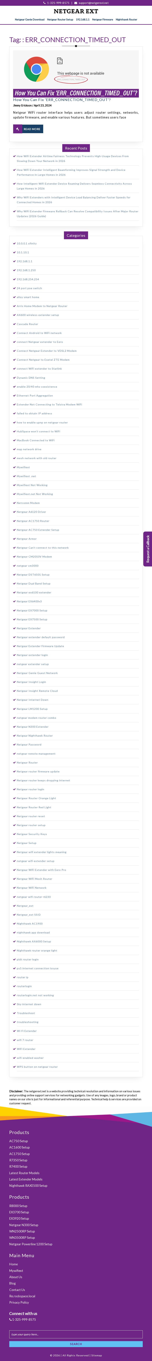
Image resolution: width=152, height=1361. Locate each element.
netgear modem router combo (36, 717)
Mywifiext (23, 467)
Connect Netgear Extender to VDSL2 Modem (47, 350)
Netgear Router (27, 762)
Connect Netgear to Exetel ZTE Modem (43, 359)
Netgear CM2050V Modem (34, 556)
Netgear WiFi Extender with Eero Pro (41, 869)
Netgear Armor (27, 538)
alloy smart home (28, 297)
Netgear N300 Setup (23, 1225)
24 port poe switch (29, 288)
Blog (12, 1283)
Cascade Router (27, 324)
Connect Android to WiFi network (39, 332)
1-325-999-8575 (58, 2)
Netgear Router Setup (60, 19)
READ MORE (32, 129)
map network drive (29, 449)
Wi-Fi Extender (27, 1030)
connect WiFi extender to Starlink (39, 368)
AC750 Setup (18, 1141)
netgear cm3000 (28, 565)
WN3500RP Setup (22, 1238)
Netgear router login (30, 789)
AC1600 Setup (19, 1147)
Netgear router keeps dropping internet (43, 780)
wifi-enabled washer (30, 1057)
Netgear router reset (31, 816)
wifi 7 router (25, 1040)
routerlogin (24, 986)
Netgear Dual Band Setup (34, 583)
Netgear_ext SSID (29, 914)
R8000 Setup (18, 1206)
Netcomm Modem (28, 502)
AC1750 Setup (19, 1154)
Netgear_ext (25, 905)
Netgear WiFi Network (32, 887)
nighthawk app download (33, 932)
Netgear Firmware (102, 19)
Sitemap (96, 1355)
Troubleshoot (26, 1013)
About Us (15, 1277)
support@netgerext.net (93, 2)
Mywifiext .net (26, 476)
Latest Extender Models (25, 1179)
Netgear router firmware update (38, 771)
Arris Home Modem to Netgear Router (42, 306)
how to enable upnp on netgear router (42, 422)
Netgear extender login (32, 655)
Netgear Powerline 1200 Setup (30, 1244)
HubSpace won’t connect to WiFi (38, 431)
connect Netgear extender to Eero (40, 341)
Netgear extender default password (41, 637)
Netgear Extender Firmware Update (40, 646)
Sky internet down (29, 1004)
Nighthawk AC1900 (30, 923)
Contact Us (17, 1290)
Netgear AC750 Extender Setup (38, 529)
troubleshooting (28, 1022)
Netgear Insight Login (31, 681)
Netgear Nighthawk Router (35, 735)
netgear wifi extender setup (35, 861)
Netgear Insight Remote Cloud (37, 690)
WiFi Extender (26, 1048)
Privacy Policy (19, 1302)
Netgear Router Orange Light (36, 798)
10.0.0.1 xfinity (27, 243)
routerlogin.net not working (35, 995)
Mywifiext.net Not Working (35, 494)
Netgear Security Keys (32, 834)
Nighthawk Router (126, 19)
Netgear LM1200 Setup (32, 708)
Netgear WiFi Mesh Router (34, 878)
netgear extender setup (33, 664)
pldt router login (28, 959)
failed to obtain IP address (34, 413)
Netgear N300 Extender (33, 726)
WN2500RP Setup (22, 1231)
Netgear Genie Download (29, 19)
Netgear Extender (29, 628)
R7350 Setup (18, 1160)
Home (13, 1264)
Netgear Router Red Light (34, 807)
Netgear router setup (31, 825)
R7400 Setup (18, 1166)
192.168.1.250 (26, 270)
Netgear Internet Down (32, 699)
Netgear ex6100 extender (34, 592)
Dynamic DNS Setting (31, 377)
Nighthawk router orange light (37, 950)
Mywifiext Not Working (32, 485)
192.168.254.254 (28, 279)
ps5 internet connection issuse (38, 968)
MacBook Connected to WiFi (36, 440)
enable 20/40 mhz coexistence (37, 386)
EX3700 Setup (19, 1212)
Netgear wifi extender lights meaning (42, 852)
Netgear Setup (27, 842)
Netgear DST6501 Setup (33, 574)
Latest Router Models (24, 1173)
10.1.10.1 (23, 252)
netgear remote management (36, 753)
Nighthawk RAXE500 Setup (28, 1186)
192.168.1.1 (83, 19)
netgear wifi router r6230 (34, 896)
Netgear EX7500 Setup (32, 619)
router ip (23, 977)
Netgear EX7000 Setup (32, 610)
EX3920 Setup (19, 1218)
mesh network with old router (37, 458)
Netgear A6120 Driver (31, 511)
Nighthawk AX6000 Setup (34, 941)
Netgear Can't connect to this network (43, 547)
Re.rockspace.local (22, 1296)
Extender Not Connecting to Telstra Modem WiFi (49, 404)
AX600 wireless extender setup (38, 314)
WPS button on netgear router (37, 1066)
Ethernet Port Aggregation (35, 395)
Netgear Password (29, 744)
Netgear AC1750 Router (33, 520)
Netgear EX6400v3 (29, 601)
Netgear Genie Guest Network (37, 673)
